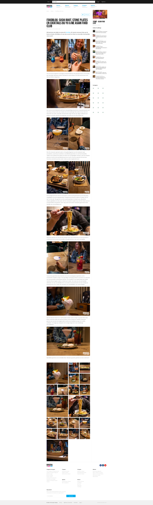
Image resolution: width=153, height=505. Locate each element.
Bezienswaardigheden (97, 471)
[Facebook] (101, 465)
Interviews (79, 485)
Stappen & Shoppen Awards (52, 480)
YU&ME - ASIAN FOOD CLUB (99, 22)
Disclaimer (75, 502)
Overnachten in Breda (66, 473)
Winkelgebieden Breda (81, 472)
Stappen (64, 469)
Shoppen (79, 469)
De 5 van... (79, 484)
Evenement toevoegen (51, 479)
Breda (49, 1)
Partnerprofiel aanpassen (51, 477)
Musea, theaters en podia (98, 472)
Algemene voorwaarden (68, 502)
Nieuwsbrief (49, 489)
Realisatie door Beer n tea (101, 502)
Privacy (60, 502)
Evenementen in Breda (66, 481)
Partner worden (50, 476)
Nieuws (78, 479)
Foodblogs (79, 482)
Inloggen (97, 1)
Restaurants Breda (65, 471)
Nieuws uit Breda (80, 481)
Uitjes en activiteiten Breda (98, 473)
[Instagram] (103, 465)
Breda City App (49, 473)
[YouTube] (105, 465)
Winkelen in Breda (80, 471)
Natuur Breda (95, 476)
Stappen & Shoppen (51, 469)
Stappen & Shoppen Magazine (52, 472)
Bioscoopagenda (65, 482)
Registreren (103, 1)
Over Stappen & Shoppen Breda (53, 471)
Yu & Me (68, 32)
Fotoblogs (79, 486)
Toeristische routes (96, 475)
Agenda (63, 479)
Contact (48, 481)
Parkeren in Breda (80, 473)
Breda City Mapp (50, 475)
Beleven (94, 469)
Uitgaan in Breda (65, 472)
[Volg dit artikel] (82, 15)
